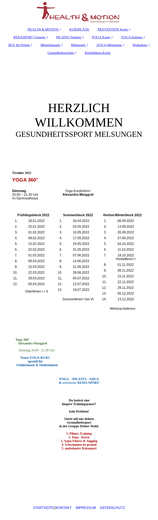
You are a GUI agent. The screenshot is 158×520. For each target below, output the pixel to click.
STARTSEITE (43, 508)
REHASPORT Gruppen (29, 37)
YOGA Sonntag (131, 37)
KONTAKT (64, 508)
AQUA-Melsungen (109, 45)
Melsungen (78, 45)
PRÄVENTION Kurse (113, 29)
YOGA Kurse (101, 37)
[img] (79, 12)
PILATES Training (68, 37)
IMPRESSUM (86, 508)
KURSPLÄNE (79, 29)
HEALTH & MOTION (43, 29)
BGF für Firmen (19, 45)
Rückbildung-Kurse (97, 53)
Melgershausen (50, 45)
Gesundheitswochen (61, 53)
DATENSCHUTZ (112, 508)
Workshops (139, 45)
